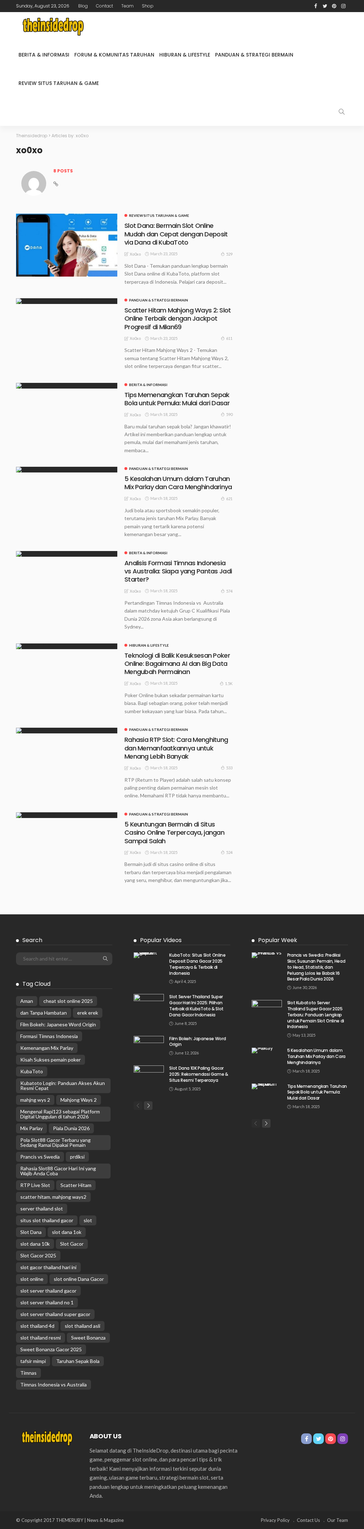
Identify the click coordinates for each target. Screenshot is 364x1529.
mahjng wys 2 (35, 1100)
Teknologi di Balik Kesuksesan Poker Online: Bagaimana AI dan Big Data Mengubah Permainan (177, 664)
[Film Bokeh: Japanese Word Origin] (149, 1045)
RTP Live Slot (35, 1185)
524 (229, 852)
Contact (104, 6)
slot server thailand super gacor (55, 1314)
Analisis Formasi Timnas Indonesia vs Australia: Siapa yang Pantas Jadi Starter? (178, 571)
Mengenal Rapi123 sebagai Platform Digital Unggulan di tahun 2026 (60, 1113)
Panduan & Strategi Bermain (254, 54)
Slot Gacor (72, 1244)
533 (229, 767)
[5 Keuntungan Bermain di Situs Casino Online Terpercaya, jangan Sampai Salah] (66, 815)
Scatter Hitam (75, 1185)
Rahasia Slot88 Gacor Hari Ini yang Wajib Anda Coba (58, 1170)
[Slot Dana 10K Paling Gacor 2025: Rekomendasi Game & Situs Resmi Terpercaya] (149, 1075)
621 (229, 498)
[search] (341, 111)
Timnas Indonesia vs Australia (53, 1384)
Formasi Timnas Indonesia (49, 1036)
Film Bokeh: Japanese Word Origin (58, 1024)
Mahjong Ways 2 (78, 1100)
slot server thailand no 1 (47, 1302)
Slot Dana (31, 1232)
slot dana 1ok (66, 1232)
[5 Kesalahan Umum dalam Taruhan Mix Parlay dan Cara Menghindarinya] (66, 469)
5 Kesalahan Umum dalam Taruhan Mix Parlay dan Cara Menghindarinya (178, 482)
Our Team (337, 1520)
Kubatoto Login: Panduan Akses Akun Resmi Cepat (62, 1085)
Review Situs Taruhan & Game (58, 83)
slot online (31, 1279)
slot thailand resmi (40, 1338)
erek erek (87, 1013)
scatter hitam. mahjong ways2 (53, 1197)
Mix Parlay (31, 1128)
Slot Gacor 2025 (38, 1255)
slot (88, 1220)
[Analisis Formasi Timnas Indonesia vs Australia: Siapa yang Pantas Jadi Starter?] (66, 554)
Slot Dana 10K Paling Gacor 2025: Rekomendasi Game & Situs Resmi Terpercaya (198, 1074)
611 (229, 338)
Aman (26, 1001)
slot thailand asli (82, 1326)
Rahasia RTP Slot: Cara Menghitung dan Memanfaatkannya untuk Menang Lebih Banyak (176, 748)
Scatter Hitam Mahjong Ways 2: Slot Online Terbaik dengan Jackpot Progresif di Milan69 (177, 318)
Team (127, 6)
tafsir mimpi (33, 1361)
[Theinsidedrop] (51, 26)
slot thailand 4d (37, 1326)
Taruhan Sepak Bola (78, 1361)
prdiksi (77, 1157)
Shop (148, 6)
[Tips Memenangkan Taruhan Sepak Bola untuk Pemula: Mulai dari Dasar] (66, 386)
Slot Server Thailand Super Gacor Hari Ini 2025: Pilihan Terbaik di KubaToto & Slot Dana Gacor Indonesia (196, 1005)
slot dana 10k (35, 1244)
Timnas (28, 1373)
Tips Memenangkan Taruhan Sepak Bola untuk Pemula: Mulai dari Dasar (177, 398)
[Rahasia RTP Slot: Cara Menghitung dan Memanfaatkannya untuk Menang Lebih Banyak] (66, 730)
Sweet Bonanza (88, 1338)
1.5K (228, 683)
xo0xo (135, 254)
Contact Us (308, 1520)
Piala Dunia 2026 (71, 1128)
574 (229, 591)
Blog (83, 6)
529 (229, 254)
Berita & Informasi (43, 54)
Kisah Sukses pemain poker (50, 1060)
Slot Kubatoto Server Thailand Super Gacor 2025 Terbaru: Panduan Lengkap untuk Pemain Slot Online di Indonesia (315, 1015)
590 (229, 414)
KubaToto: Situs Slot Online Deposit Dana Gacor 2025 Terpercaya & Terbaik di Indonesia (197, 964)
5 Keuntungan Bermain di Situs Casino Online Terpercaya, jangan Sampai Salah (174, 832)
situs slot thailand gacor (46, 1220)
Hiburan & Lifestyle (184, 54)
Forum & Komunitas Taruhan (114, 54)
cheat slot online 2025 (68, 1001)
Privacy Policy (275, 1520)
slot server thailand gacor (48, 1291)
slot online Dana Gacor (79, 1279)
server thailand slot (41, 1208)
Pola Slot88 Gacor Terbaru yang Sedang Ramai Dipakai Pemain (55, 1142)
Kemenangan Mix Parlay (46, 1048)
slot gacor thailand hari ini (48, 1267)
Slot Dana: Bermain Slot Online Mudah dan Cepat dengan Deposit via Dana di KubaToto (176, 234)
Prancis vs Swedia (40, 1157)
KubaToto (31, 1071)
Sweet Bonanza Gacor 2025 (51, 1349)
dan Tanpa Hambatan (43, 1013)
